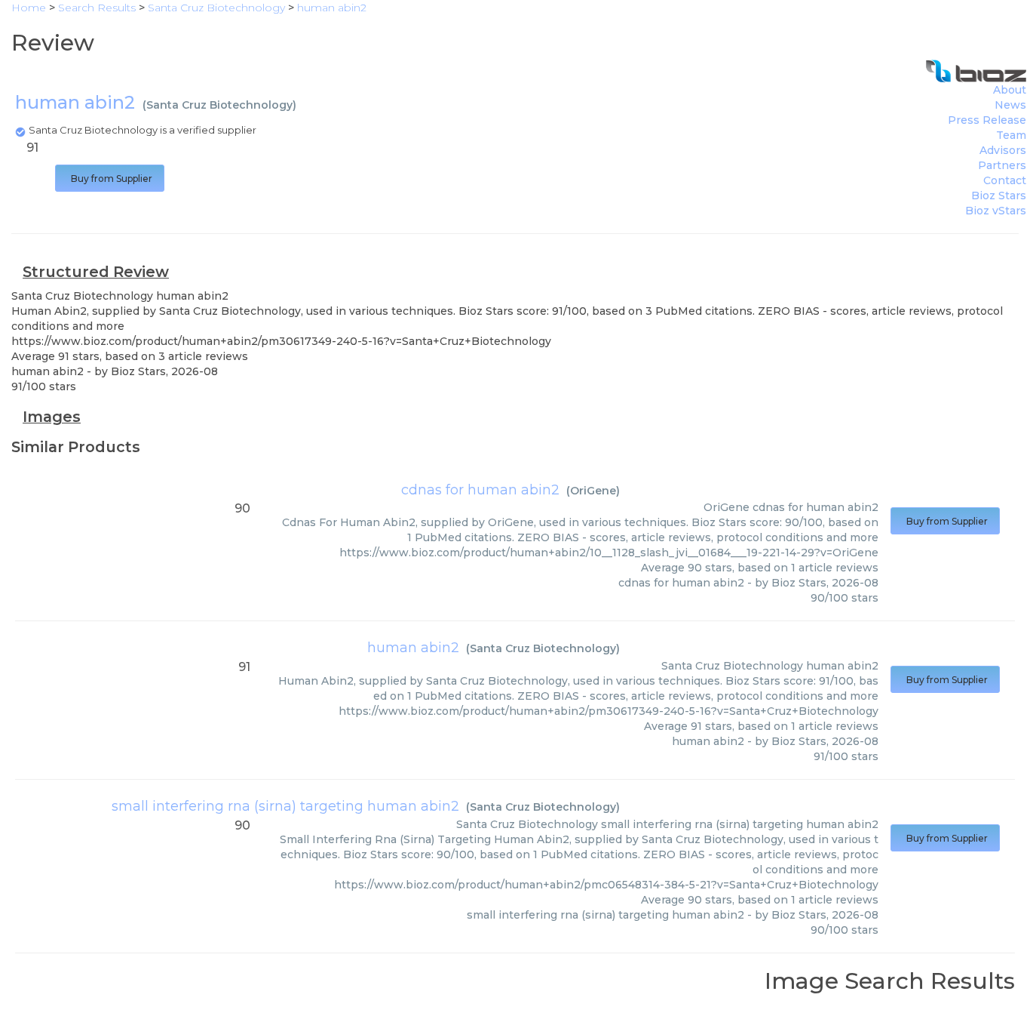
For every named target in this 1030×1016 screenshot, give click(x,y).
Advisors (1002, 150)
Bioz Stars (998, 195)
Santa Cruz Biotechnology (219, 105)
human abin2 (413, 647)
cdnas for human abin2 (480, 490)
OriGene (593, 490)
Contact (1004, 180)
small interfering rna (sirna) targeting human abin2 (285, 806)
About (1009, 90)
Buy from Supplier (110, 178)
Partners (1002, 165)
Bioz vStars (995, 210)
